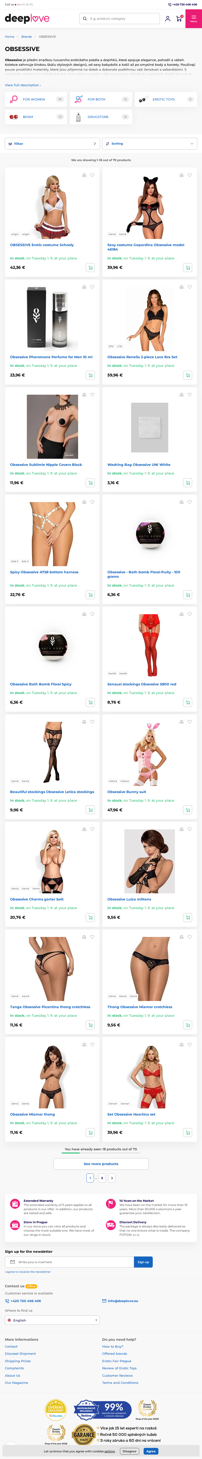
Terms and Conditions (120, 1383)
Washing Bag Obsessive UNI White (138, 464)
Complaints (14, 1368)
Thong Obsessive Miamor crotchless (139, 1007)
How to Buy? (112, 1346)
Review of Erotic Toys (119, 1368)
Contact (11, 1346)
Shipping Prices (18, 1361)
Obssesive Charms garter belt (37, 899)
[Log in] (167, 19)
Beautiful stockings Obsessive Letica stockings (52, 792)
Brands (26, 36)
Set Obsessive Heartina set (131, 1114)
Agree (151, 1451)
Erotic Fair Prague (116, 1361)
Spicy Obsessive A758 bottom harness (44, 572)
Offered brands (114, 1354)
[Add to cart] (90, 375)
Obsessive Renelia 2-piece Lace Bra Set (142, 357)
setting (109, 1451)
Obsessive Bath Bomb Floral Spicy (40, 684)
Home (9, 36)
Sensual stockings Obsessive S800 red (141, 684)
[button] (193, 18)
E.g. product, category (107, 18)
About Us (12, 1375)
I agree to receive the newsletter (28, 1271)
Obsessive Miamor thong (32, 1114)
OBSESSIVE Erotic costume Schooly (42, 245)
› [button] (23, 85)
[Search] (84, 18)
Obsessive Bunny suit (126, 792)
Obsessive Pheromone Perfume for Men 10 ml (51, 357)
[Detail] (90, 267)
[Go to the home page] (27, 18)
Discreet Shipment (20, 1354)
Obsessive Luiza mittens (129, 899)
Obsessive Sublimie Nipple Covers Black (46, 464)
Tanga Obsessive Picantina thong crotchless (50, 1007)
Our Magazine (16, 1383)
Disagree (129, 1451)
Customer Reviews (117, 1375)
